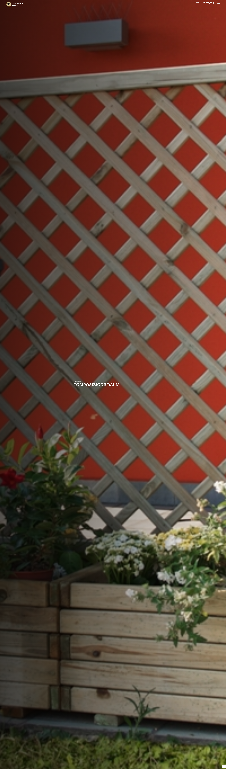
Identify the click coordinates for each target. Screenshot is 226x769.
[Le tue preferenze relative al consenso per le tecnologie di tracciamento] (224, 767)
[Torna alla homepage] (14, 4)
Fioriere (77, 381)
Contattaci (211, 3)
